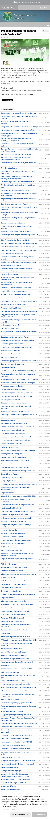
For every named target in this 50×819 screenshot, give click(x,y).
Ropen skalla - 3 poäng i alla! (11, 354)
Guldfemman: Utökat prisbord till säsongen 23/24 (18, 262)
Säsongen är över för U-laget (11, 757)
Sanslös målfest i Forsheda (10, 350)
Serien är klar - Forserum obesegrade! (14, 291)
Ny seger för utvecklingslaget (11, 771)
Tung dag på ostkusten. (9, 168)
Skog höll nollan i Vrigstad (10, 474)
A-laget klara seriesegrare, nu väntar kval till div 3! (18, 761)
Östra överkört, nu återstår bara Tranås (14, 630)
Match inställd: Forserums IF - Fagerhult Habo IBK (18, 450)
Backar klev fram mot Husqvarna (12, 364)
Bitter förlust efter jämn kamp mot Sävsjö (15, 240)
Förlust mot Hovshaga (9, 564)
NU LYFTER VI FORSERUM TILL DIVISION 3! (15, 294)
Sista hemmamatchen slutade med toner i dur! (17, 396)
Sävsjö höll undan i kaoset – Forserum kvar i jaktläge (19, 127)
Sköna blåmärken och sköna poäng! (13, 543)
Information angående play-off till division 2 (16, 637)
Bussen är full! (6, 633)
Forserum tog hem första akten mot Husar (15, 749)
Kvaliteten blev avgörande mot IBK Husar (15, 659)
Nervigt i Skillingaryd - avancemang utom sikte (17, 393)
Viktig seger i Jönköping (9, 357)
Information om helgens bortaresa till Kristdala (17, 691)
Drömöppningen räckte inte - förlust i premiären (17, 182)
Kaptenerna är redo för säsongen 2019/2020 (16, 742)
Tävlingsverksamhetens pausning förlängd (16, 518)
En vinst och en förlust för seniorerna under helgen (18, 371)
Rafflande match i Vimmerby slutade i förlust (16, 727)
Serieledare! (5, 665)
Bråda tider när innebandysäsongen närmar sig (17, 505)
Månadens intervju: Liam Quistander (13, 521)
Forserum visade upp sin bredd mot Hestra (16, 460)
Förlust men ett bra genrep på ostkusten (15, 581)
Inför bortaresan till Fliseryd (10, 699)
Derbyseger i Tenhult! (8, 367)
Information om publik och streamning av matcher (18, 574)
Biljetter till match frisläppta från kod (13, 571)
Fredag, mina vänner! (8, 464)
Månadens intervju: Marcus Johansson (14, 515)
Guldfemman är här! (8, 577)
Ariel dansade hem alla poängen (12, 253)
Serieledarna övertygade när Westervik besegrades (19, 723)
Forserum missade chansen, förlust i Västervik (17, 662)
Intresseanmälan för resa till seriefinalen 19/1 (16, 669)
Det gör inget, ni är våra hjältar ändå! (13, 389)
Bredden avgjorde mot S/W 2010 (12, 344)
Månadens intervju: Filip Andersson (13, 533)
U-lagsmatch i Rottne (8, 786)
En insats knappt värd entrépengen (13, 223)
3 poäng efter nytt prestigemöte (12, 454)
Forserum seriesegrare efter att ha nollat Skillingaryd (19, 301)
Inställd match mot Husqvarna (11, 648)
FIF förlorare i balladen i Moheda (12, 537)
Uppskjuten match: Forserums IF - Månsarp (16, 440)
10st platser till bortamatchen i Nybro (14, 567)
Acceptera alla (39, 814)
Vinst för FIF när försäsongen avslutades (15, 738)
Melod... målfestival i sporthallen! (12, 298)
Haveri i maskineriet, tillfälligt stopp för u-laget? (17, 764)
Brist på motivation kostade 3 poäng (13, 681)
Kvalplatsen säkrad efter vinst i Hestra (14, 305)
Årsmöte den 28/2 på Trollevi (11, 308)
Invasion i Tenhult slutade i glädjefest (14, 655)
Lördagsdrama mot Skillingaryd (12, 477)
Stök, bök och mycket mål (10, 325)
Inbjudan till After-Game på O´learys (13, 652)
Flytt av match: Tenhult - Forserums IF (14, 457)
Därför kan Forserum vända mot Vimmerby (16, 288)
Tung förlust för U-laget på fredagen (13, 783)
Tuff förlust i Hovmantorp (10, 547)
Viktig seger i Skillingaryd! (10, 328)
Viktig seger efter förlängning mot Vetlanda (16, 154)
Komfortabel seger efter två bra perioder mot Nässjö (19, 379)
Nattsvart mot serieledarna (10, 447)
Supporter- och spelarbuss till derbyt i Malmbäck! (18, 471)
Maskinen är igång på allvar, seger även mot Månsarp (19, 361)
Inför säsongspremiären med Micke (13, 601)
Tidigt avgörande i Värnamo (10, 399)
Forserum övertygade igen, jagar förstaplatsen (17, 703)
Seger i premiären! (7, 493)
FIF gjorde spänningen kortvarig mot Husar (16, 715)
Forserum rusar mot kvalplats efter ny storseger (17, 340)
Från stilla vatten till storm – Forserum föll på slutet (18, 130)
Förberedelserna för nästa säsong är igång (16, 611)
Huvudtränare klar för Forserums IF (13, 615)
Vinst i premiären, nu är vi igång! (12, 550)
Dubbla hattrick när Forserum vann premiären (16, 735)
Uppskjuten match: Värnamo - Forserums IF (16, 437)
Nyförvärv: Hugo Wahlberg (10, 274)
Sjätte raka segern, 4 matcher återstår (14, 403)
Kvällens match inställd (9, 530)
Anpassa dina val (8, 809)
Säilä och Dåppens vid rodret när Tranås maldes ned (19, 243)
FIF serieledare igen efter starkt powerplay (15, 684)
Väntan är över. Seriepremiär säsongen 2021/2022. (18, 496)
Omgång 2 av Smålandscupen (11, 591)
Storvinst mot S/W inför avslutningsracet (15, 411)
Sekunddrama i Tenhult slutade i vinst (14, 423)
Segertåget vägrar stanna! (10, 767)
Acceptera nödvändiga (20, 814)
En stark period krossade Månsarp (13, 430)
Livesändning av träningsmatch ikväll (14, 584)
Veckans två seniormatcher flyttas (13, 433)
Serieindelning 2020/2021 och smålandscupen (17, 604)
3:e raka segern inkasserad (10, 789)
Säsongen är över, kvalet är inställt (13, 621)
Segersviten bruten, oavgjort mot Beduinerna (16, 347)
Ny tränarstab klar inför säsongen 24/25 (15, 190)
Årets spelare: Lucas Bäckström (12, 386)
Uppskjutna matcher (8, 420)
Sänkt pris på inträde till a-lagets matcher (15, 467)
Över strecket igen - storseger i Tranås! (14, 204)
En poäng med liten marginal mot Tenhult (15, 337)
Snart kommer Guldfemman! (11, 588)
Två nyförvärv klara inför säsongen (13, 608)
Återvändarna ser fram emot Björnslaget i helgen (18, 383)
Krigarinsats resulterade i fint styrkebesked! (16, 231)
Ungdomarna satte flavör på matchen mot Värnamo (19, 484)
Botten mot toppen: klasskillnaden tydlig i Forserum (19, 113)
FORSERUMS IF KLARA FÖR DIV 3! (13, 745)
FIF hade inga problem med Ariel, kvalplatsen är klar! (19, 640)
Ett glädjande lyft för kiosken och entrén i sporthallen (19, 311)
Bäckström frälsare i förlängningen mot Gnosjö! (17, 247)
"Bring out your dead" (8, 481)
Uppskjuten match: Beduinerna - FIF (13, 444)
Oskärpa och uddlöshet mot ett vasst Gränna (16, 540)
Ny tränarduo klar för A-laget (11, 508)
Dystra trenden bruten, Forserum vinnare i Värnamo (18, 250)
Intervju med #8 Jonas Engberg (12, 711)
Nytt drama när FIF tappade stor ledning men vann (18, 687)
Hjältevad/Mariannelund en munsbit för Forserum (18, 594)
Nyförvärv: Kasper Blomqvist (11, 265)
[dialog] (25, 805)
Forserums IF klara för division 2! (12, 618)
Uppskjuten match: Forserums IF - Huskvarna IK (17, 427)
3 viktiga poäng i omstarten (10, 672)
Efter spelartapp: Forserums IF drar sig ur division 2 (19, 511)
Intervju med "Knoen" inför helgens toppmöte (16, 779)
